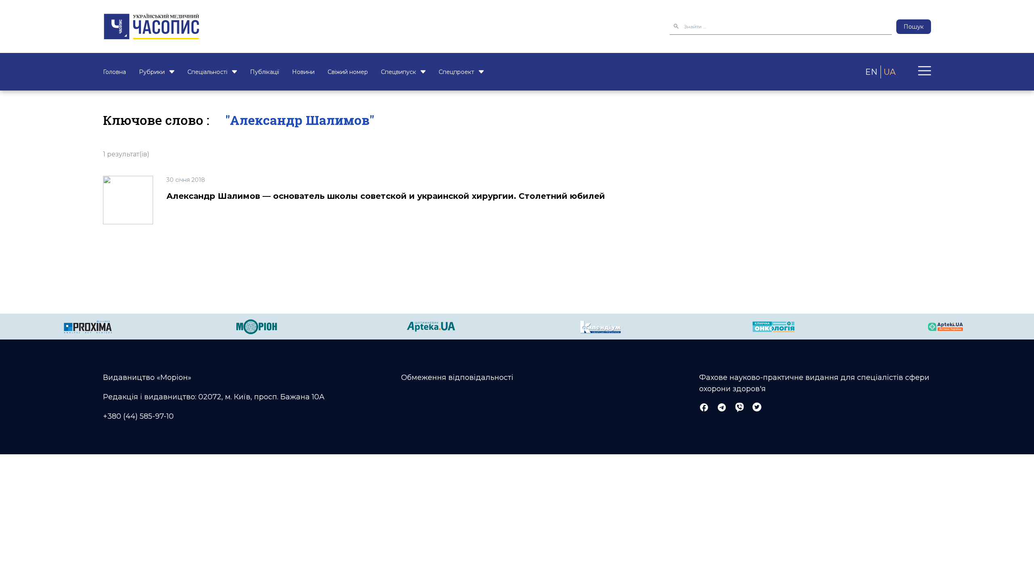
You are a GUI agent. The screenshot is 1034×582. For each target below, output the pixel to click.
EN (871, 72)
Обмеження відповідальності (457, 377)
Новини (303, 72)
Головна (114, 72)
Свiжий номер (348, 72)
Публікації (264, 72)
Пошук (914, 26)
